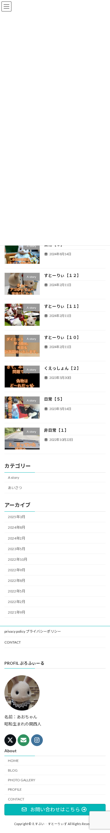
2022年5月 (16, 591)
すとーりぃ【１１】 (62, 306)
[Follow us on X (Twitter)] (10, 740)
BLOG (13, 770)
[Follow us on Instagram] (37, 740)
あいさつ (15, 488)
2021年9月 (16, 612)
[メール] (23, 740)
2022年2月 (16, 601)
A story (13, 477)
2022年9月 (16, 570)
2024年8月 (16, 527)
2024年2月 (16, 538)
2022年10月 (17, 559)
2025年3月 (16, 517)
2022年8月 (16, 580)
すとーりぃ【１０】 (62, 337)
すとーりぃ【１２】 (62, 275)
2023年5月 (16, 549)
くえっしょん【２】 (62, 368)
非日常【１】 (56, 430)
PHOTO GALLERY (21, 780)
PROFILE (15, 789)
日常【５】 (54, 399)
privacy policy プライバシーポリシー (32, 631)
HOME (13, 760)
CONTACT (12, 642)
